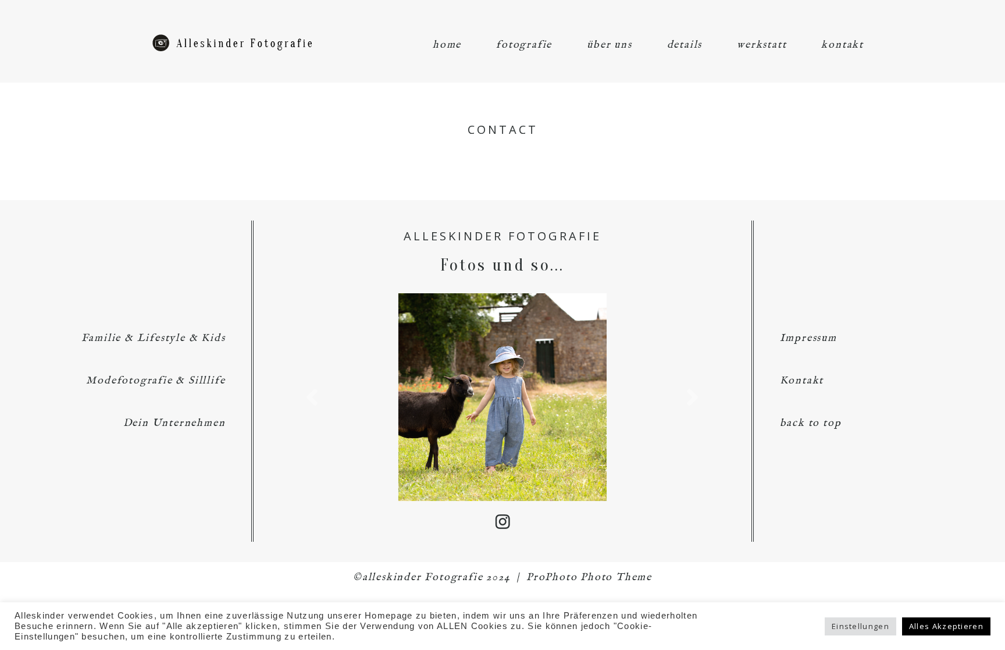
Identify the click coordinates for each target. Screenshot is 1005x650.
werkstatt (761, 45)
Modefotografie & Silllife (155, 381)
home (447, 45)
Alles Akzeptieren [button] (946, 626)
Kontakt (802, 381)
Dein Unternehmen (174, 423)
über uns (609, 45)
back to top (811, 423)
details (685, 45)
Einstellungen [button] (860, 626)
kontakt (842, 45)
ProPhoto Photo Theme (589, 577)
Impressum (808, 338)
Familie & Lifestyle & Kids (153, 338)
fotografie (524, 45)
